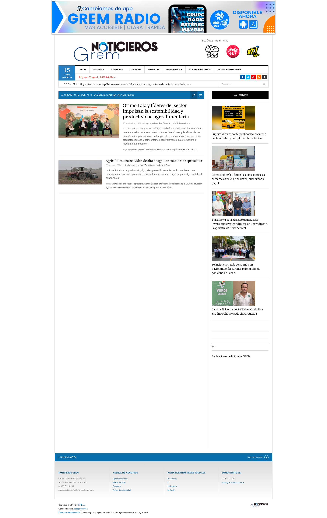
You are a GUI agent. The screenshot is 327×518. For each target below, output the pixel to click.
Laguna (97, 69)
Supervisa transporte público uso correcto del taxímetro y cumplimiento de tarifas (126, 84)
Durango (135, 69)
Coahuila (117, 69)
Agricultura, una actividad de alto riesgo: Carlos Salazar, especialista (154, 161)
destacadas (130, 164)
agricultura (138, 183)
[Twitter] (248, 77)
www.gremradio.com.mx (233, 482)
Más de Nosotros (255, 457)
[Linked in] (253, 77)
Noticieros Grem (182, 123)
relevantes (157, 123)
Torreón (166, 123)
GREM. (81, 504)
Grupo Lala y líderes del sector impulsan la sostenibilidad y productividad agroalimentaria (156, 111)
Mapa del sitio (119, 482)
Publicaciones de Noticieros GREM (231, 356)
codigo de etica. (81, 508)
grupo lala (132, 149)
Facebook (172, 478)
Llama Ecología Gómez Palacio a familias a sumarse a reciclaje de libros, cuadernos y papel (238, 179)
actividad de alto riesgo (121, 183)
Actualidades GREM (229, 69)
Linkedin (171, 489)
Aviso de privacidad (122, 489)
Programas (173, 69)
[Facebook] (242, 77)
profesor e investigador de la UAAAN (176, 183)
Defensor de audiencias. (69, 512)
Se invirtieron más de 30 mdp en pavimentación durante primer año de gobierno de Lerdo (236, 269)
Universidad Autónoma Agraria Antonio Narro (151, 187)
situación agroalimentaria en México (180, 149)
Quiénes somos (120, 478)
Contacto (117, 486)
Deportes (153, 69)
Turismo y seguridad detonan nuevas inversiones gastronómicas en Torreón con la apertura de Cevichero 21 (239, 224)
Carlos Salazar (151, 183)
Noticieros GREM (115, 51)
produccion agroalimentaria (151, 149)
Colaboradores (198, 69)
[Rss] (259, 77)
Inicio (82, 69)
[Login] (264, 77)
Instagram (172, 486)
